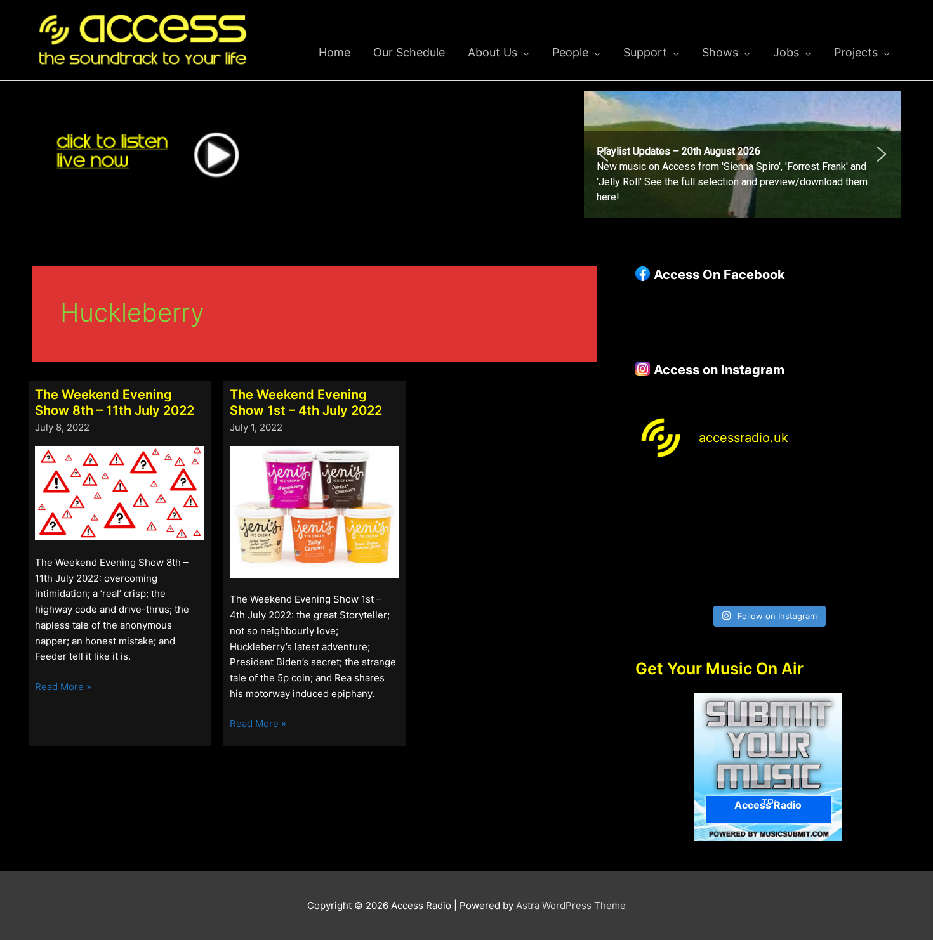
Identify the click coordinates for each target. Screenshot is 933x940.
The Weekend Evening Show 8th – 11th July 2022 (114, 402)
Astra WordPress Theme (571, 905)
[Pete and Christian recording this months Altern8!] (802, 495)
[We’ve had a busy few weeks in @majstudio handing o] (666, 495)
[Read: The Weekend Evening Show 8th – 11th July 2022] (119, 492)
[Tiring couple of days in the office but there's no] (734, 577)
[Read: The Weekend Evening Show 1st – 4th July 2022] (314, 511)
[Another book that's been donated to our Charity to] (734, 536)
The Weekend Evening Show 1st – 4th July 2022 (306, 402)
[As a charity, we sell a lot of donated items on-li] (666, 577)
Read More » (63, 687)
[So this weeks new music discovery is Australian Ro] (870, 536)
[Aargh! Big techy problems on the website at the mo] (734, 495)
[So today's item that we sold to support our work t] (802, 536)
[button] (742, 154)
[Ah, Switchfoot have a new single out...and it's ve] (666, 536)
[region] (742, 154)
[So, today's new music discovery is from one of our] (870, 495)
